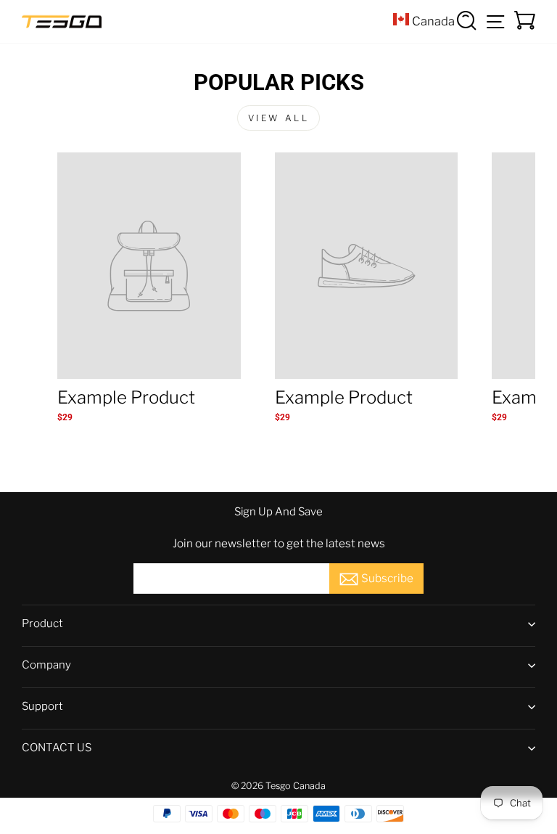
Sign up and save (278, 511)
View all (279, 118)
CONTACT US (56, 747)
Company (46, 664)
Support (42, 706)
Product (42, 623)
